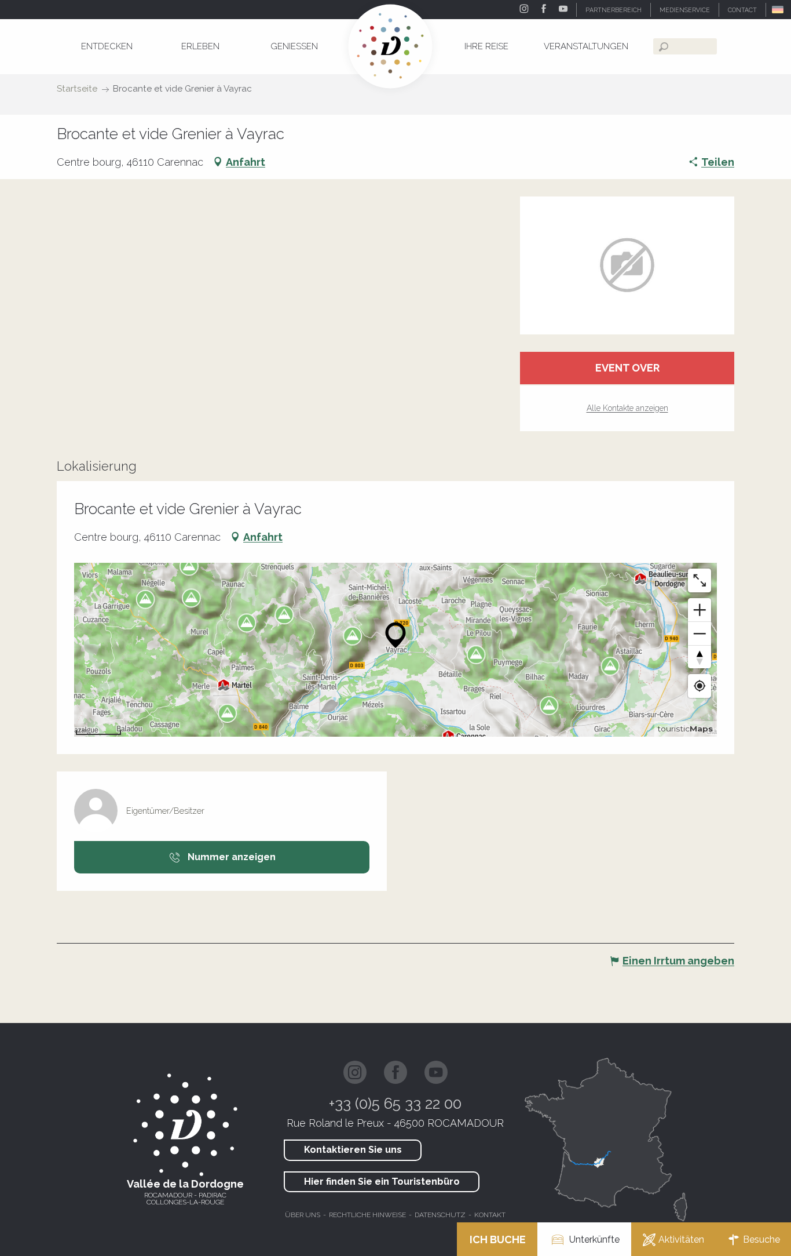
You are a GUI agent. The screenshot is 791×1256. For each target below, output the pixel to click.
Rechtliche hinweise (367, 1214)
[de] (778, 9)
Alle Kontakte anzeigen (627, 408)
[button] (778, 9)
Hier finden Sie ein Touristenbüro (382, 1181)
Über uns (302, 1214)
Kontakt (490, 1214)
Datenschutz (440, 1214)
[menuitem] (106, 46)
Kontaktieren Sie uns (353, 1149)
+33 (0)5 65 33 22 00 (395, 1103)
